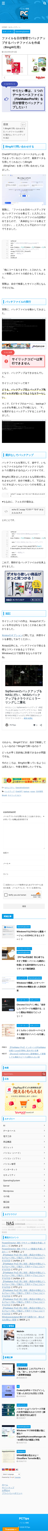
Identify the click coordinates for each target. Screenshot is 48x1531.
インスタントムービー (9, 1220)
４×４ (24, 1227)
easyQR (38, 1227)
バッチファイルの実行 (14, 132)
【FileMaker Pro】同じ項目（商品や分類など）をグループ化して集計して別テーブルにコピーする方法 (24, 1258)
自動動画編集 (20, 1224)
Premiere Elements (32, 1220)
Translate (17, 1477)
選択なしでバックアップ (15, 135)
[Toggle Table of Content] (22, 125)
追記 (7, 138)
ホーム (5, 1484)
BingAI (4, 795)
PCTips (24, 1518)
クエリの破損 (21, 1220)
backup (26, 791)
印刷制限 (11, 1227)
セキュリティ (9, 788)
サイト (6, 874)
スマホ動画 (18, 1227)
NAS (10, 1223)
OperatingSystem (22, 788)
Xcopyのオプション (12, 635)
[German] (6, 1469)
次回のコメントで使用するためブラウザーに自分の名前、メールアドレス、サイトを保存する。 (23, 886)
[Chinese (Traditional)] (13, 1469)
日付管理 (39, 791)
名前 (5, 853)
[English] (3, 1469)
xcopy (32, 791)
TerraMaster (31, 1227)
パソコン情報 (24, 1523)
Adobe (40, 1220)
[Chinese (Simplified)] (10, 1469)
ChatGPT (19, 791)
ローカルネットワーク (24, 1229)
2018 (42, 1229)
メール (6, 863)
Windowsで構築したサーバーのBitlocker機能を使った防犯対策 (31, 986)
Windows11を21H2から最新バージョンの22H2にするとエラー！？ (31, 935)
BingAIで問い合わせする (15, 128)
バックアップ (9, 791)
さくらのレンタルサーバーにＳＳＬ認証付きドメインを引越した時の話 (31, 1034)
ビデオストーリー (31, 1224)
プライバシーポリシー (12, 1493)
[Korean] (16, 1469)
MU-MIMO (12, 1229)
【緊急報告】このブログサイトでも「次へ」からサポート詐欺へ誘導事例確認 (31, 1371)
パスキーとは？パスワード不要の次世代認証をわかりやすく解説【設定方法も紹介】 (31, 1412)
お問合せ (6, 1490)
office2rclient (35, 1229)
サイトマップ (8, 1487)
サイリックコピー (14, 795)
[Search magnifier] (44, 1074)
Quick (4, 1224)
